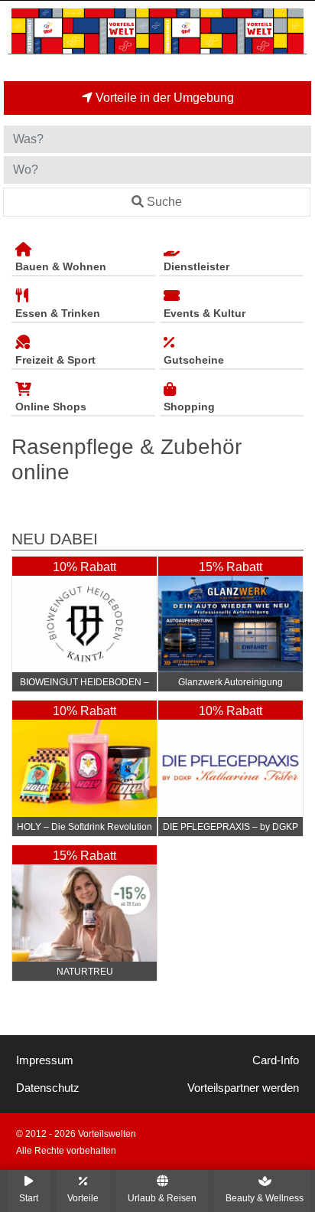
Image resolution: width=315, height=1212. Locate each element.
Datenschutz (48, 1088)
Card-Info (275, 1060)
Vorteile (83, 1198)
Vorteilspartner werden (243, 1088)
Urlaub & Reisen (162, 1198)
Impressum (44, 1060)
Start (28, 1198)
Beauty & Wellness (265, 1198)
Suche (164, 201)
